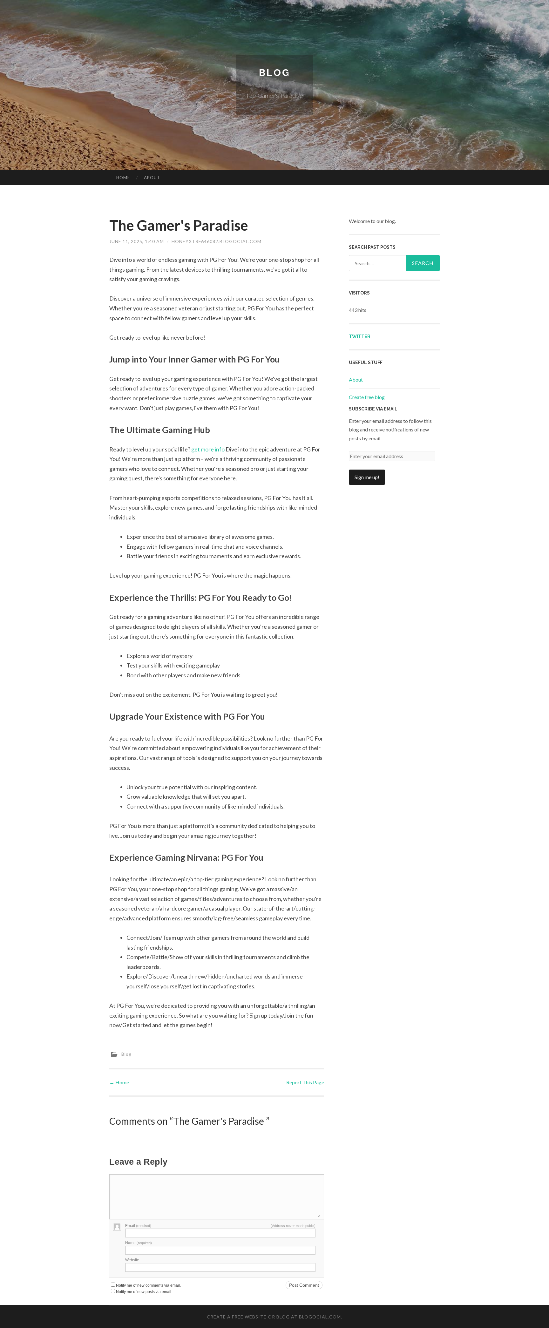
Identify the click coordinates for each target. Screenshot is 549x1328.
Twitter (359, 336)
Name (138, 1243)
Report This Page (305, 1082)
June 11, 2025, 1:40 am (136, 241)
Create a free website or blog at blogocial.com (274, 1316)
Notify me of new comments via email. (148, 1285)
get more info (208, 449)
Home (123, 177)
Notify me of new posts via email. (144, 1292)
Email (138, 1225)
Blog (274, 72)
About (152, 177)
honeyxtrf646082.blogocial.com (216, 241)
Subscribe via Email (373, 408)
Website (132, 1260)
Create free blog (367, 397)
